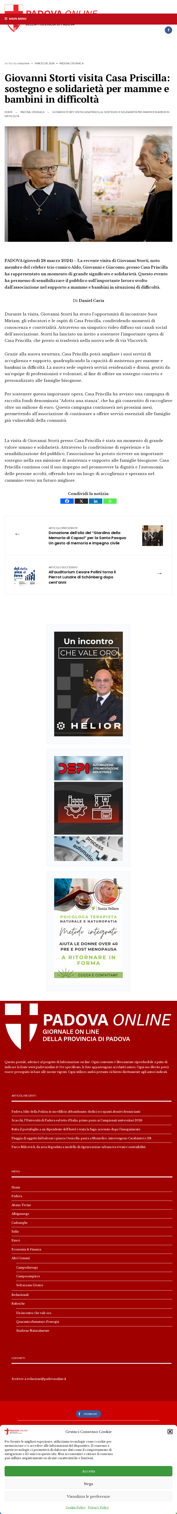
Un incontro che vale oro (33, 1313)
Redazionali (20, 1295)
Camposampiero (28, 1276)
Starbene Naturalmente (32, 1330)
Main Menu (17, 19)
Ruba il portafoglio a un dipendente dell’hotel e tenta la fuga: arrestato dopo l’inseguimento (76, 1129)
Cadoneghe (20, 1222)
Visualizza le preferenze (88, 1496)
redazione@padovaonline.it (46, 1379)
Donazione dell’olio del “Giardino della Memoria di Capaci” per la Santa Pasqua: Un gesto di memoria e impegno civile (88, 536)
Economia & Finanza (26, 1249)
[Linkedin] (95, 501)
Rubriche (18, 1303)
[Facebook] (168, 30)
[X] (81, 501)
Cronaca (77, 63)
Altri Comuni (21, 1258)
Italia (15, 1231)
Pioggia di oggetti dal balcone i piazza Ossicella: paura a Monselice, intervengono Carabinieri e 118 (81, 1138)
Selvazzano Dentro (29, 1285)
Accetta (88, 1471)
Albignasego (20, 1214)
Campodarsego (27, 1267)
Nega (88, 1484)
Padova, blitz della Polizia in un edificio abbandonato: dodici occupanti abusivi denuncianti (76, 1111)
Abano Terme (21, 1205)
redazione (23, 63)
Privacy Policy (98, 1507)
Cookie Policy (76, 1507)
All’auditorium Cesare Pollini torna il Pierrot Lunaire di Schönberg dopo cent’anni (82, 575)
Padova (64, 63)
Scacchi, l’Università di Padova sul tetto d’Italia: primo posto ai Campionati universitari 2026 (77, 1120)
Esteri (16, 1240)
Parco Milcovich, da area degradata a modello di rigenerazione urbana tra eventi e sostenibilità (78, 1147)
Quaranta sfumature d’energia (37, 1321)
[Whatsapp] (110, 501)
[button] (170, 1431)
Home (8, 111)
